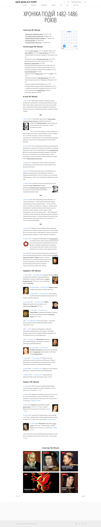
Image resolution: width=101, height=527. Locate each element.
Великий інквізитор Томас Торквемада (35, 38)
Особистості (46, 453)
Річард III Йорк (29, 53)
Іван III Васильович (43, 78)
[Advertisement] (69, 70)
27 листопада (35, 358)
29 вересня (36, 368)
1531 (46, 310)
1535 (41, 375)
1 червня (25, 228)
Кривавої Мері (38, 354)
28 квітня (47, 409)
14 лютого (25, 275)
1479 (18, 496)
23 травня (30, 320)
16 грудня (32, 347)
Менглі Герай (39, 73)
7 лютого (25, 119)
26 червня (25, 146)
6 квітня (43, 287)
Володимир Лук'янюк (32, 523)
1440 (24, 438)
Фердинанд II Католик (42, 59)
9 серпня (25, 171)
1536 (45, 347)
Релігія (63, 453)
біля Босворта (54, 238)
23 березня (33, 400)
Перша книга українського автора (34, 34)
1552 (47, 293)
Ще (68, 5)
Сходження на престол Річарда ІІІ (34, 36)
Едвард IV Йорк (34, 51)
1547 (34, 339)
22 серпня (25, 238)
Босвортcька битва (30, 40)
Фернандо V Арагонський (31, 63)
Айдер (51, 73)
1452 (31, 430)
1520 (46, 287)
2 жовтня (54, 427)
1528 (29, 329)
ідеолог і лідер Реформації (30, 306)
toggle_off (85, 2)
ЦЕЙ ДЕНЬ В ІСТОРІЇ (25, 2)
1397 (38, 390)
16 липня (25, 368)
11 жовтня (41, 310)
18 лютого (38, 302)
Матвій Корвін (41, 90)
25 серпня (25, 394)
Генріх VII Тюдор (43, 53)
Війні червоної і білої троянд (34, 158)
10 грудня (42, 293)
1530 (40, 275)
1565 (34, 320)
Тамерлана (30, 283)
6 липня (25, 162)
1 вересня (25, 100)
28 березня (33, 287)
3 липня (49, 419)
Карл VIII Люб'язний (30, 71)
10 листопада (26, 302)
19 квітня (32, 293)
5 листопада (26, 199)
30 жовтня (25, 253)
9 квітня (32, 131)
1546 (42, 302)
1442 (24, 411)
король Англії (26, 407)
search (64, 2)
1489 (83, 496)
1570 (41, 358)
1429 (37, 400)
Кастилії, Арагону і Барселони (38, 187)
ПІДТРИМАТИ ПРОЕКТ (76, 2)
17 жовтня (25, 183)
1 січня (32, 310)
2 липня (25, 358)
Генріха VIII (37, 352)
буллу (54, 199)
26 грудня (36, 275)
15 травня (25, 386)
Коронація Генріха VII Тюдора (33, 42)
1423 (52, 419)
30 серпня (25, 415)
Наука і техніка (28, 453)
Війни (26, 474)
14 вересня (26, 375)
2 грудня (30, 339)
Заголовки (33, 5)
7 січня (42, 347)
